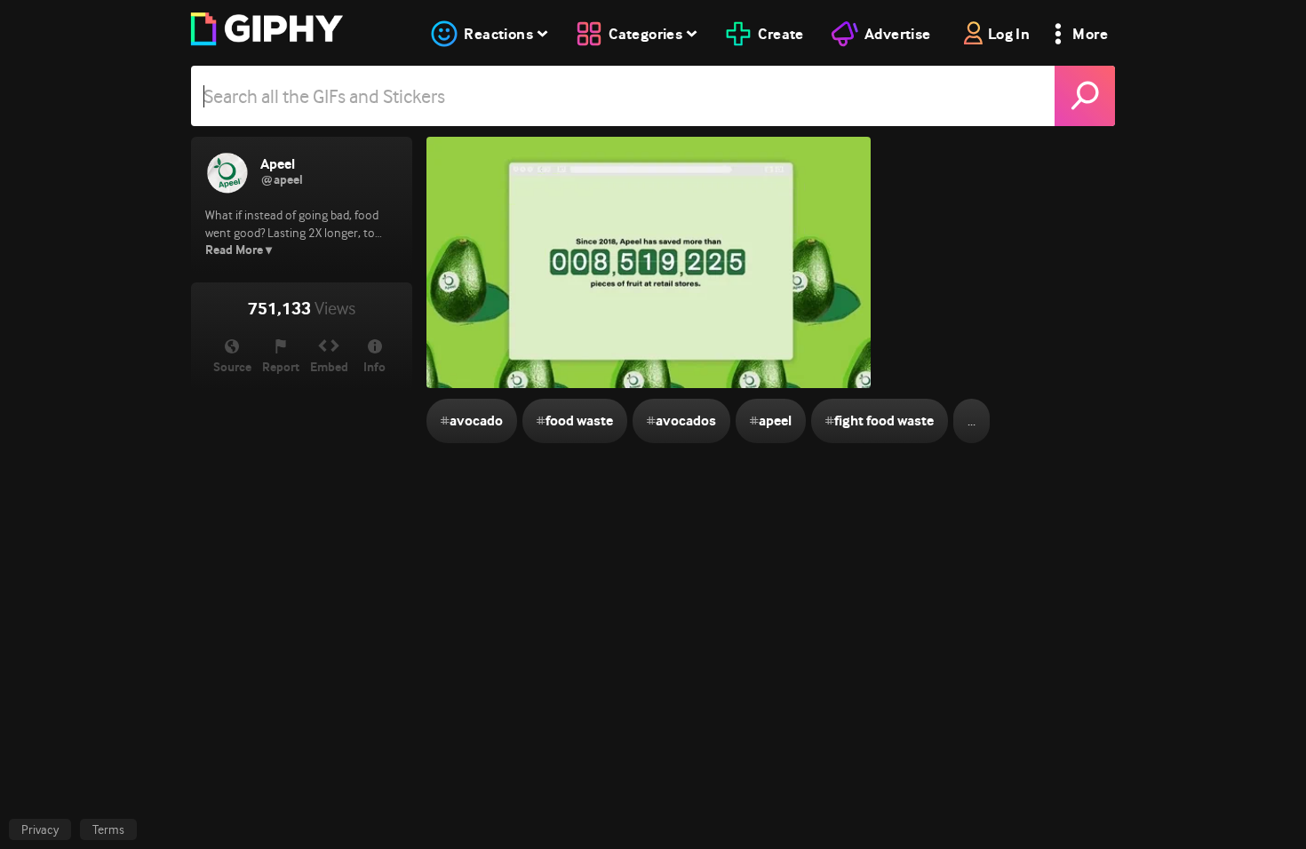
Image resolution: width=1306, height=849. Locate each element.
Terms (108, 829)
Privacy (40, 829)
